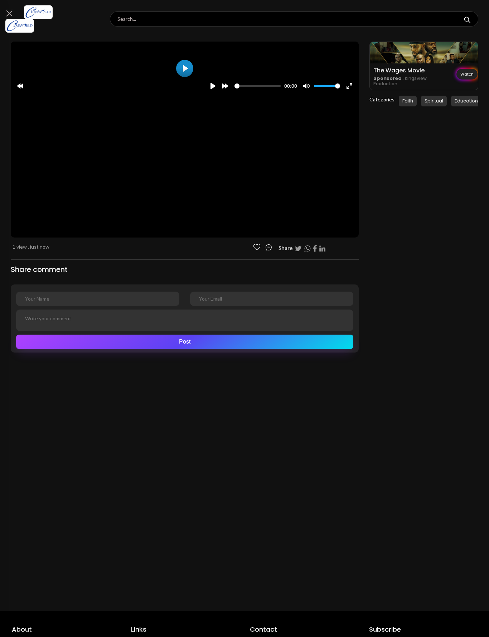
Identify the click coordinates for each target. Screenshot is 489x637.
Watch (467, 74)
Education (466, 100)
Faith (407, 100)
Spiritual (434, 100)
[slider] (257, 86)
